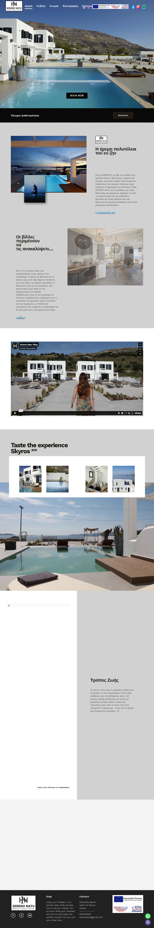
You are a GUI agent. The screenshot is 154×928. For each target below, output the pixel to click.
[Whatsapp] (148, 916)
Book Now (123, 115)
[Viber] (148, 922)
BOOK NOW (77, 95)
